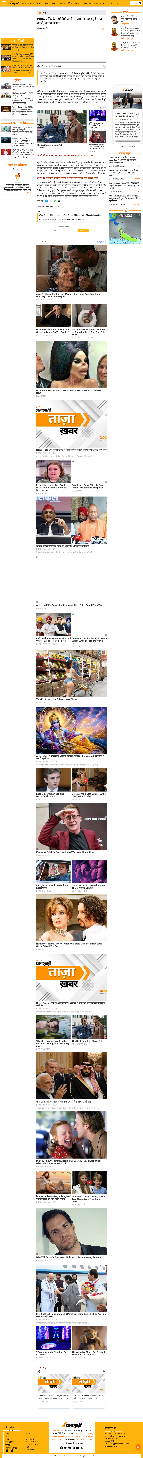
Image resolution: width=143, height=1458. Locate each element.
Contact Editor (111, 1446)
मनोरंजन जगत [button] (99, 3)
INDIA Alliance (78, 219)
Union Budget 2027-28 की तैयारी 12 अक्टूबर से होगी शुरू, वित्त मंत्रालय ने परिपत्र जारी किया (124, 198)
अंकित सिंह (40, 66)
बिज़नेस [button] (38, 3)
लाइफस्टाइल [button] (86, 3)
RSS (27, 1447)
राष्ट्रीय (24, 3)
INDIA (67, 219)
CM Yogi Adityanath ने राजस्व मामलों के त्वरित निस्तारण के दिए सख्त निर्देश (88, 1397)
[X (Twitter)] (103, 41)
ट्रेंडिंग (17, 80)
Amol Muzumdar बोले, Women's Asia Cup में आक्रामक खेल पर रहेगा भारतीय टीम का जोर (123, 160)
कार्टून (7, 1445)
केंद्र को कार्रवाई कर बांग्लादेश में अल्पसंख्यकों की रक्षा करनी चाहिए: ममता (69, 156)
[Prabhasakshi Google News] (104, 66)
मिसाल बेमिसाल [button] (73, 3)
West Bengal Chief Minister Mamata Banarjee (82, 215)
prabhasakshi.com (84, 1439)
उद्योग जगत (136, 204)
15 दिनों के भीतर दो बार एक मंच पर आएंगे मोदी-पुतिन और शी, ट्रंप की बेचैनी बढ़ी (130, 45)
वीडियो (8, 1439)
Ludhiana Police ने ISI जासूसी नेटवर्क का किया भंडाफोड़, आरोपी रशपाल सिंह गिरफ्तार (54, 1397)
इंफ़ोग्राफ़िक (9, 1442)
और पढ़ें (29, 192)
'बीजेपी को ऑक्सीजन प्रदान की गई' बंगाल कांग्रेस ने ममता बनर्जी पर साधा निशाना (72, 178)
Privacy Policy (32, 1444)
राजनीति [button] (110, 3)
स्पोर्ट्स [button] (46, 3)
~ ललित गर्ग (125, 24)
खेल (139, 166)
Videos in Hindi (80, 1436)
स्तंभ (125, 12)
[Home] (40, 12)
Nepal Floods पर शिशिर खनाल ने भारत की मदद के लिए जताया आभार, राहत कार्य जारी (124, 172)
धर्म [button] (116, 3)
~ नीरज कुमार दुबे (127, 38)
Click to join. (62, 207)
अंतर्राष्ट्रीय (31, 3)
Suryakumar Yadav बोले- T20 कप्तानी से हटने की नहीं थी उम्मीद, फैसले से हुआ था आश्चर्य (124, 185)
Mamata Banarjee (46, 219)
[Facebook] (103, 36)
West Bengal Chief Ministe (50, 215)
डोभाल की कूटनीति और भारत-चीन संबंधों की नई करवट (129, 18)
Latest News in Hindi (83, 1434)
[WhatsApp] (103, 46)
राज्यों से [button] (54, 3)
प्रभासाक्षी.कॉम (58, 1431)
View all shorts (127, 146)
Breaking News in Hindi (62, 1436)
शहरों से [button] (62, 3)
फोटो (7, 1436)
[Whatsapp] (55, 202)
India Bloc (59, 219)
